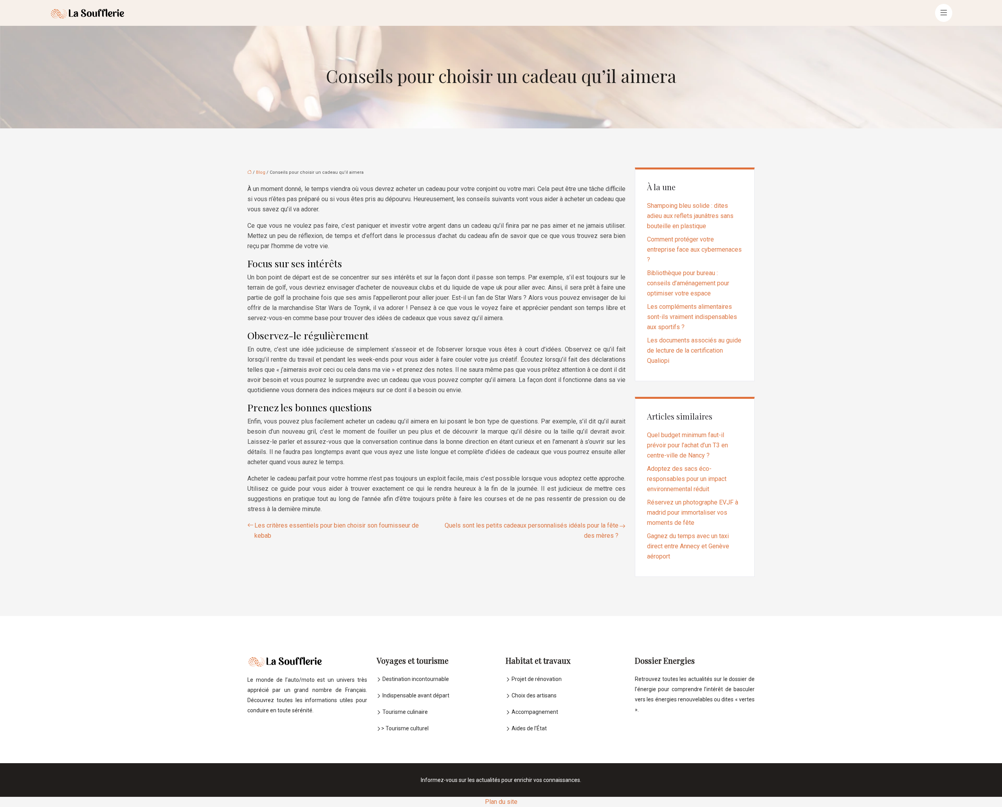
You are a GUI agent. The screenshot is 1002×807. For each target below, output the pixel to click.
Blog (260, 172)
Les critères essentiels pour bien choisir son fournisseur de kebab (336, 530)
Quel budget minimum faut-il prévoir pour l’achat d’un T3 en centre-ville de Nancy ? (687, 445)
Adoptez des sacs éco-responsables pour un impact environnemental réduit (686, 479)
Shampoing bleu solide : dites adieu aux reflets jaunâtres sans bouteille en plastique (690, 216)
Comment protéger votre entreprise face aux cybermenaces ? (694, 249)
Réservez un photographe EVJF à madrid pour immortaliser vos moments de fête (692, 512)
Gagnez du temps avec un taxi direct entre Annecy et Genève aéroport (688, 546)
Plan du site (501, 801)
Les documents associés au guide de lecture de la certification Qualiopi (694, 350)
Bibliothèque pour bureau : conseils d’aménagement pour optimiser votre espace (688, 283)
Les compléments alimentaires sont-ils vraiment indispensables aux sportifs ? (692, 317)
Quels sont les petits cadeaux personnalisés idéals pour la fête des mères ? (531, 530)
